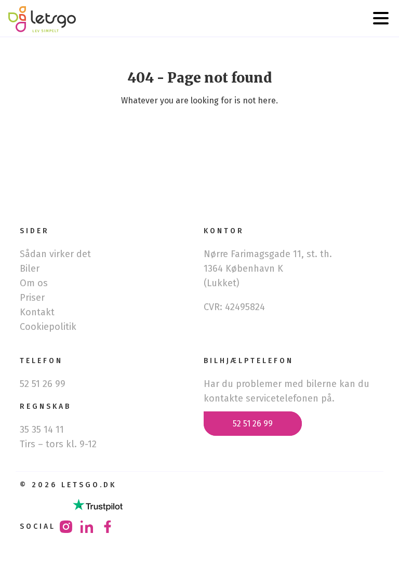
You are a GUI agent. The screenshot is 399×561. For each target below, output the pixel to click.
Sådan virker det (55, 254)
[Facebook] (107, 530)
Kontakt (37, 312)
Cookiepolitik (48, 326)
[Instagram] (66, 530)
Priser (32, 297)
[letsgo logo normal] (42, 20)
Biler (29, 268)
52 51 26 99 (253, 424)
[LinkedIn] (87, 530)
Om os (34, 283)
